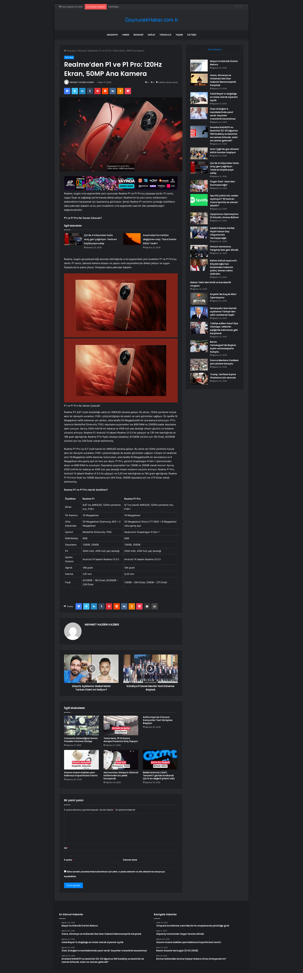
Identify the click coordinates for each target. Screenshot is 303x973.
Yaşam (179, 34)
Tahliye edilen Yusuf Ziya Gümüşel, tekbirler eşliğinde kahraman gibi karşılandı (224, 328)
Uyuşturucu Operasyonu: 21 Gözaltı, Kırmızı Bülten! (224, 215)
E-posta (69, 859)
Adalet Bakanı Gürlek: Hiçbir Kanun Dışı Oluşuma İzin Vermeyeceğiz (222, 233)
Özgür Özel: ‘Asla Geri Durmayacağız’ (222, 183)
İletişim (191, 34)
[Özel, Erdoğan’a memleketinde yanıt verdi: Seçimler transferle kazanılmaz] (199, 113)
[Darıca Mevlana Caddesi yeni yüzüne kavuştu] (199, 365)
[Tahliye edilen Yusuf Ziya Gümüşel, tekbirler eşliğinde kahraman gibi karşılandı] (199, 328)
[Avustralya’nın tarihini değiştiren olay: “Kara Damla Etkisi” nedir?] (132, 239)
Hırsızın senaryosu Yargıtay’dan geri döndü (224, 248)
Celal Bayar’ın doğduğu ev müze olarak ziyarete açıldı (134, 6)
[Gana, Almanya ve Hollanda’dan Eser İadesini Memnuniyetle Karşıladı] (199, 80)
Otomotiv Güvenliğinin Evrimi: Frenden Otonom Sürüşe (81, 740)
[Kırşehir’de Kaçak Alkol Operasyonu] (199, 298)
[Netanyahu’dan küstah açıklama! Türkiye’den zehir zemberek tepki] (199, 312)
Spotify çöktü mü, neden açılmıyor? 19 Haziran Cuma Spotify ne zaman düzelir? (224, 200)
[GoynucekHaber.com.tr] (151, 20)
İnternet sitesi (130, 859)
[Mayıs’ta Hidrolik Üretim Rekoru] (199, 65)
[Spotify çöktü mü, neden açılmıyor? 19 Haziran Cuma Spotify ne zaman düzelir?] (199, 200)
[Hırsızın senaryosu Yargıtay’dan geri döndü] (199, 251)
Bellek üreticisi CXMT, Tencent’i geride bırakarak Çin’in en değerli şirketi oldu (159, 775)
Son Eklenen (215, 49)
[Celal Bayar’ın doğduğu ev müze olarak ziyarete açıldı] (199, 98)
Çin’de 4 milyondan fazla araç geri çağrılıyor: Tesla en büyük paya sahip (100, 239)
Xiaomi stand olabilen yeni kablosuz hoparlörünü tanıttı (81, 774)
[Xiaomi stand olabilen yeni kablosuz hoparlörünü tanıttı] (81, 760)
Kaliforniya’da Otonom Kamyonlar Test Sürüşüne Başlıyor (157, 720)
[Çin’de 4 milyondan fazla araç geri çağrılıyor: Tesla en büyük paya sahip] (73, 239)
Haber (125, 34)
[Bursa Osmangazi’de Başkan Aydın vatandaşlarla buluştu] (199, 346)
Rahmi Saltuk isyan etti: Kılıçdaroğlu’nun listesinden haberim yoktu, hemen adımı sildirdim (223, 267)
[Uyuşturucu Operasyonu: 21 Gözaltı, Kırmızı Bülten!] (199, 218)
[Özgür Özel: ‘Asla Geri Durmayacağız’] (199, 186)
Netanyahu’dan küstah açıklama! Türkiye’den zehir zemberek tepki (223, 311)
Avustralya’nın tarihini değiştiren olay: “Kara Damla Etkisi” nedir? (159, 239)
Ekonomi (138, 34)
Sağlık (151, 34)
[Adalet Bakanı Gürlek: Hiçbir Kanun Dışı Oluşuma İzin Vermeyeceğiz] (199, 232)
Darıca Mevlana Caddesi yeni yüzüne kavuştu (224, 362)
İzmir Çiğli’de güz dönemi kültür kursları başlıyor (224, 150)
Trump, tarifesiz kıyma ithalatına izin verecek (223, 376)
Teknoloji (165, 34)
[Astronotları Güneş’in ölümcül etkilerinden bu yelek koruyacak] (121, 760)
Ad (66, 848)
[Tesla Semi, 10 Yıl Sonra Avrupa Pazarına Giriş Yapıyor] (121, 725)
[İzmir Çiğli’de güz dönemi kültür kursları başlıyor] (199, 153)
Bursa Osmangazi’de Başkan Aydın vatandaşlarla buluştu (223, 346)
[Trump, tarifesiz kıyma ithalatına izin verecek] (199, 379)
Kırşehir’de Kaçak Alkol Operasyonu (223, 296)
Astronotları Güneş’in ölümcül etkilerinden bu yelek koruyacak (121, 775)
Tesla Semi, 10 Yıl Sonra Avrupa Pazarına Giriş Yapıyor (121, 740)
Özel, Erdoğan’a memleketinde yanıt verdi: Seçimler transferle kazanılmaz (223, 113)
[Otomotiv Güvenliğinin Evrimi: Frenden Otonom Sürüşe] (81, 725)
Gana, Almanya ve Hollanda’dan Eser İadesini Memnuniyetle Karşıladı (223, 80)
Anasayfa (112, 34)
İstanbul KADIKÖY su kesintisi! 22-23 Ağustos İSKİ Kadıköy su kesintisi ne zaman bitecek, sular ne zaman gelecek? (224, 134)
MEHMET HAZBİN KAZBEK (82, 82)
